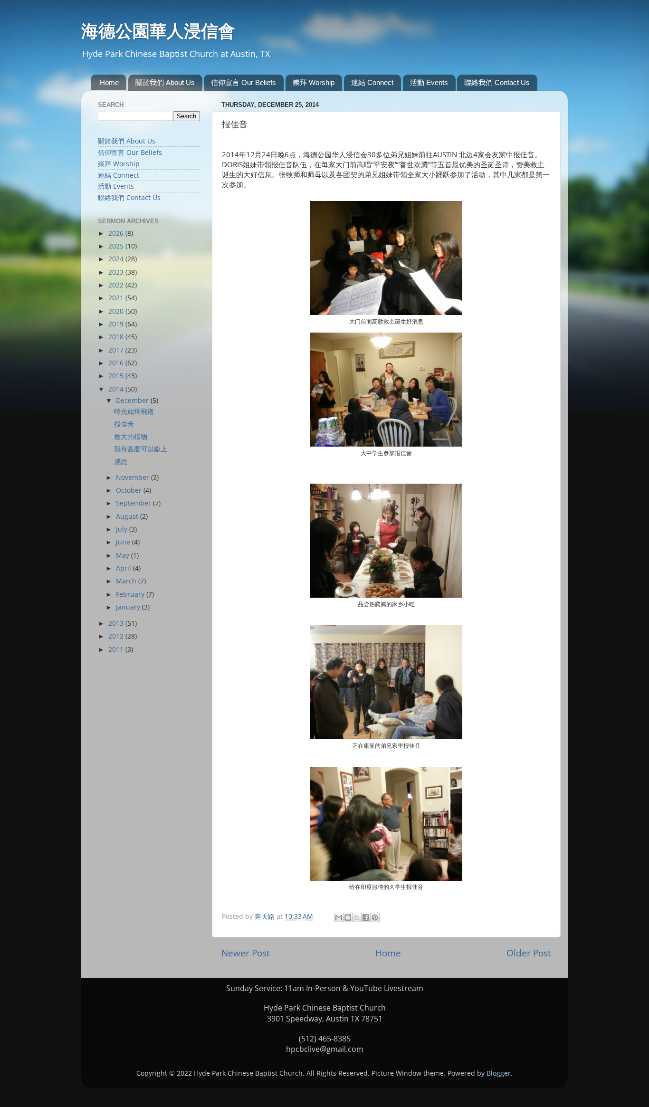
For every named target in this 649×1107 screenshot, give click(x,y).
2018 (116, 337)
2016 (116, 363)
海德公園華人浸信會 (158, 30)
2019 (116, 324)
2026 (116, 233)
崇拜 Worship (313, 82)
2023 (116, 272)
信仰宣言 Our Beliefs (243, 82)
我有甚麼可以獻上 (140, 449)
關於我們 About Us (165, 82)
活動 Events (429, 82)
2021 (116, 298)
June (124, 542)
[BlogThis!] (348, 917)
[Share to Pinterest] (375, 917)
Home (109, 82)
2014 (116, 389)
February (131, 594)
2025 (116, 246)
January (129, 607)
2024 (116, 259)
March (127, 581)
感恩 (120, 462)
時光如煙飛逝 (134, 411)
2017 (116, 350)
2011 (116, 649)
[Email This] (339, 917)
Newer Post (245, 953)
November (133, 477)
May (123, 555)
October (129, 490)
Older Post (528, 953)
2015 (116, 376)
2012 (116, 636)
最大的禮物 (130, 436)
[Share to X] (357, 917)
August (128, 516)
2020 (116, 311)
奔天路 (266, 916)
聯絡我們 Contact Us (497, 82)
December (133, 400)
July (122, 529)
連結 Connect (372, 82)
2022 (116, 285)
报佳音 (124, 424)
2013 (116, 623)
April (124, 568)
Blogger (499, 1073)
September (134, 503)
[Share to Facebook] (366, 917)
